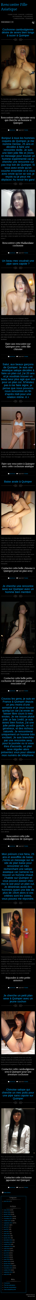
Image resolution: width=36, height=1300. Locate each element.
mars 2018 (7, 1210)
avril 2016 (6, 1257)
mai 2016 (6, 1255)
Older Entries (7, 1192)
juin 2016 (6, 1253)
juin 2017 (6, 1227)
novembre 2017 (8, 1218)
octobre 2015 (7, 1270)
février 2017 (7, 1235)
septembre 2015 (8, 1272)
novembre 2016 (8, 1242)
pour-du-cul (12, 130)
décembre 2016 (8, 1240)
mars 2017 (7, 1233)
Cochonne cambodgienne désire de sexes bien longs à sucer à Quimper (18, 32)
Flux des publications (9, 1285)
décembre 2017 (8, 1216)
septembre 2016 (8, 1246)
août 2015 (6, 1274)
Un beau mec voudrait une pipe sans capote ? (18, 262)
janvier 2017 (7, 1238)
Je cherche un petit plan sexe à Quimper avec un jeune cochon (18, 998)
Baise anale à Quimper (18, 481)
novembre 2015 (8, 1268)
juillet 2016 (7, 1250)
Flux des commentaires (10, 1287)
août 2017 (6, 1225)
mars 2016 (7, 1259)
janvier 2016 (7, 1263)
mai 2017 (6, 1229)
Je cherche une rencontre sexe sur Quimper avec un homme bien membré (18, 589)
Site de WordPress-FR (10, 1289)
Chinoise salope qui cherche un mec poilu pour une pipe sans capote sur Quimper (18, 1094)
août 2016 (6, 1248)
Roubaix (26, 130)
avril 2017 (6, 1231)
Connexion (7, 1283)
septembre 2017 (8, 1223)
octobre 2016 (7, 1244)
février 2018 (7, 1212)
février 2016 (7, 1261)
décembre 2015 (8, 1265)
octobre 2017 (7, 1220)
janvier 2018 (7, 1214)
